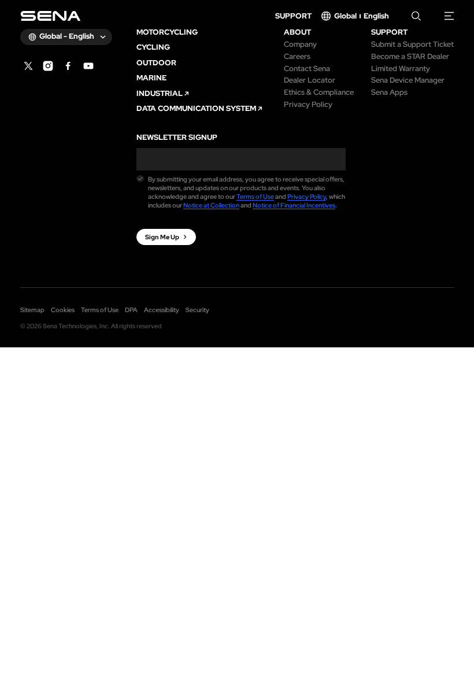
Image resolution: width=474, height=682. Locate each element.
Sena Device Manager (408, 80)
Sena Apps (389, 93)
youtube (88, 66)
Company (300, 45)
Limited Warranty (400, 69)
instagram (48, 66)
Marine (151, 78)
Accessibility (161, 310)
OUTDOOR (156, 63)
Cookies (63, 310)
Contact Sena (307, 69)
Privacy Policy (308, 105)
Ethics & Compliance (319, 93)
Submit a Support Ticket (412, 45)
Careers (297, 57)
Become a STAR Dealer (410, 57)
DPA (131, 310)
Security (197, 310)
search (416, 16)
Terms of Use (255, 196)
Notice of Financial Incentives (294, 205)
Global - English (66, 36)
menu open (449, 16)
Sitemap (32, 310)
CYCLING (153, 47)
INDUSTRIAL (159, 94)
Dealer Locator (309, 80)
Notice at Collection (211, 205)
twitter (28, 66)
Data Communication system (196, 109)
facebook (68, 66)
